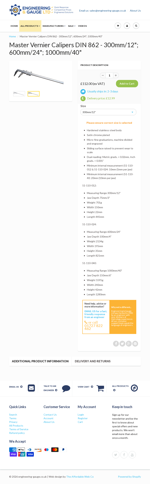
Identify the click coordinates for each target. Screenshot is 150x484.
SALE (71, 26)
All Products (29, 26)
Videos (82, 26)
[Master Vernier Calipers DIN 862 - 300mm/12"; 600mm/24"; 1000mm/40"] (41, 76)
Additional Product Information (40, 361)
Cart (80, 421)
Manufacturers (53, 26)
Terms (12, 418)
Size (83, 106)
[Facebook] (124, 454)
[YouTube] (132, 454)
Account (48, 418)
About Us (135, 10)
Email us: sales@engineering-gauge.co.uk (102, 10)
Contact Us (50, 414)
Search (13, 414)
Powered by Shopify (129, 476)
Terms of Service (18, 429)
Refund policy (17, 432)
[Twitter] (115, 454)
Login (81, 414)
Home (14, 26)
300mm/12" (89, 112)
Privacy (13, 421)
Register (83, 418)
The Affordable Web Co (80, 476)
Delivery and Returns (92, 361)
